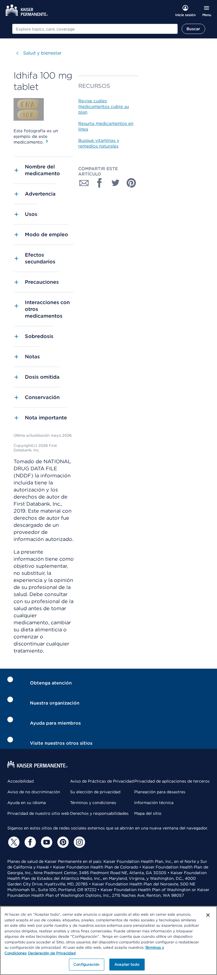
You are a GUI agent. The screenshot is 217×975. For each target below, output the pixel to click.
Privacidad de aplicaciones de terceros (172, 781)
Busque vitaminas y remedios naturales (98, 143)
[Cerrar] (208, 915)
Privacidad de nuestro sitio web (38, 813)
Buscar (193, 29)
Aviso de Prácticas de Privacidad (102, 781)
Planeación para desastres (159, 792)
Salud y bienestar (42, 53)
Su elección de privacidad (95, 792)
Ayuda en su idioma (26, 802)
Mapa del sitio (147, 813)
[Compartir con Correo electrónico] (84, 182)
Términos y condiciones (93, 802)
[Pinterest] (62, 842)
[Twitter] (13, 842)
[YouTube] (45, 842)
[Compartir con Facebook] (99, 182)
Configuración (86, 964)
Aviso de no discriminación (33, 792)
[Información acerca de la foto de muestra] (46, 142)
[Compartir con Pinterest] (131, 182)
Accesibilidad (20, 781)
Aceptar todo (126, 964)
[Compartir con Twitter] (115, 182)
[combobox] (95, 29)
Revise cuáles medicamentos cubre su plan (103, 106)
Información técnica (153, 802)
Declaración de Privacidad (52, 953)
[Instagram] (78, 842)
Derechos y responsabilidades (99, 813)
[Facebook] (29, 842)
